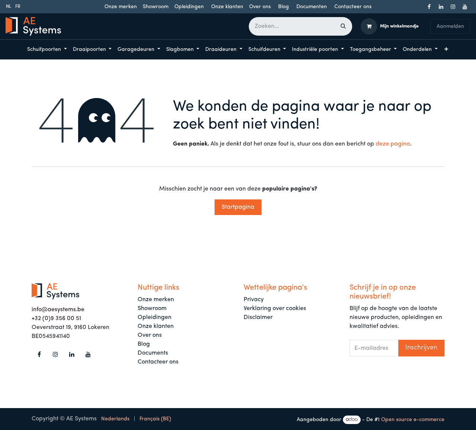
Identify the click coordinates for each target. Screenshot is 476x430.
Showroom (155, 7)
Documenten (311, 7)
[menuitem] (8, 6)
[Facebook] (429, 6)
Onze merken (120, 7)
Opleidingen (189, 7)
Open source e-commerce (412, 420)
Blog (283, 7)
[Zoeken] (343, 26)
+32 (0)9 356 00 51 (56, 319)
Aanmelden (450, 26)
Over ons (260, 7)
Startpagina (238, 207)
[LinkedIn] (441, 6)
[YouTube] (465, 6)
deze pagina (393, 144)
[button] (421, 348)
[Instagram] (453, 6)
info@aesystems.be (58, 310)
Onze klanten (227, 7)
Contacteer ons (353, 7)
